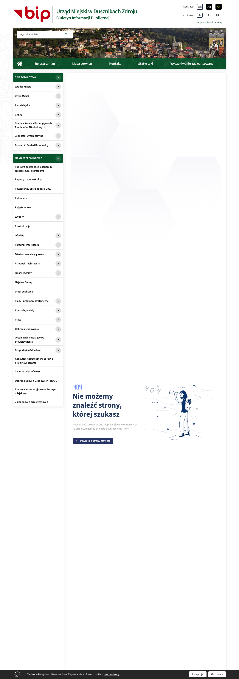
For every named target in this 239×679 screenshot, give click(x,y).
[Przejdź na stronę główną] (216, 43)
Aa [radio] (200, 6)
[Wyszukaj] (66, 34)
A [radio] (200, 15)
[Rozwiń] (58, 77)
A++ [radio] (218, 15)
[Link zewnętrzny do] (31, 14)
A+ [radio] (209, 15)
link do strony (112, 674)
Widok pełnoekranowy (209, 22)
